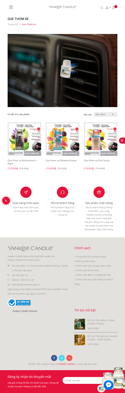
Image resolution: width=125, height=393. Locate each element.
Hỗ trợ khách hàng (62, 203)
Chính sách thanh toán (87, 270)
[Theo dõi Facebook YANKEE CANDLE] (54, 358)
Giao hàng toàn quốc (25, 203)
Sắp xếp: (88, 114)
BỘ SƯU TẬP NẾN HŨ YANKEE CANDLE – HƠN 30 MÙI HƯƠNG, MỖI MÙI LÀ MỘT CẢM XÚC (102, 338)
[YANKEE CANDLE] (30, 248)
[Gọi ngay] (6, 200)
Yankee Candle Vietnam (24, 311)
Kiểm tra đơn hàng (85, 261)
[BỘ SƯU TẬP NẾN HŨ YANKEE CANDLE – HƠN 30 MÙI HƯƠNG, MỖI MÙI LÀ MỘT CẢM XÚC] (79, 339)
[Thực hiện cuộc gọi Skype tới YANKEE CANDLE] (62, 358)
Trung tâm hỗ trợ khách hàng (91, 256)
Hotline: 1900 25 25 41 (23, 279)
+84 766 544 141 (20, 275)
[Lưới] (80, 114)
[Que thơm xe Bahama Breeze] (62, 139)
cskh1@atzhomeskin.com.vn (26, 284)
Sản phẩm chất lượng (99, 203)
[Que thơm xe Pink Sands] (100, 139)
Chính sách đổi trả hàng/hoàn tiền (93, 274)
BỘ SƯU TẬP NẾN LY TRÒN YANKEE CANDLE (100, 322)
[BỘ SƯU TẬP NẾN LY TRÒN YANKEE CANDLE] (79, 323)
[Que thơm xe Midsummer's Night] (24, 139)
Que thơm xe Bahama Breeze (61, 160)
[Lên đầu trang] (121, 385)
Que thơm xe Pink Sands (97, 160)
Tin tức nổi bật (85, 310)
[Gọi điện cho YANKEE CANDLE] (69, 358)
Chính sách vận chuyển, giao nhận (93, 265)
